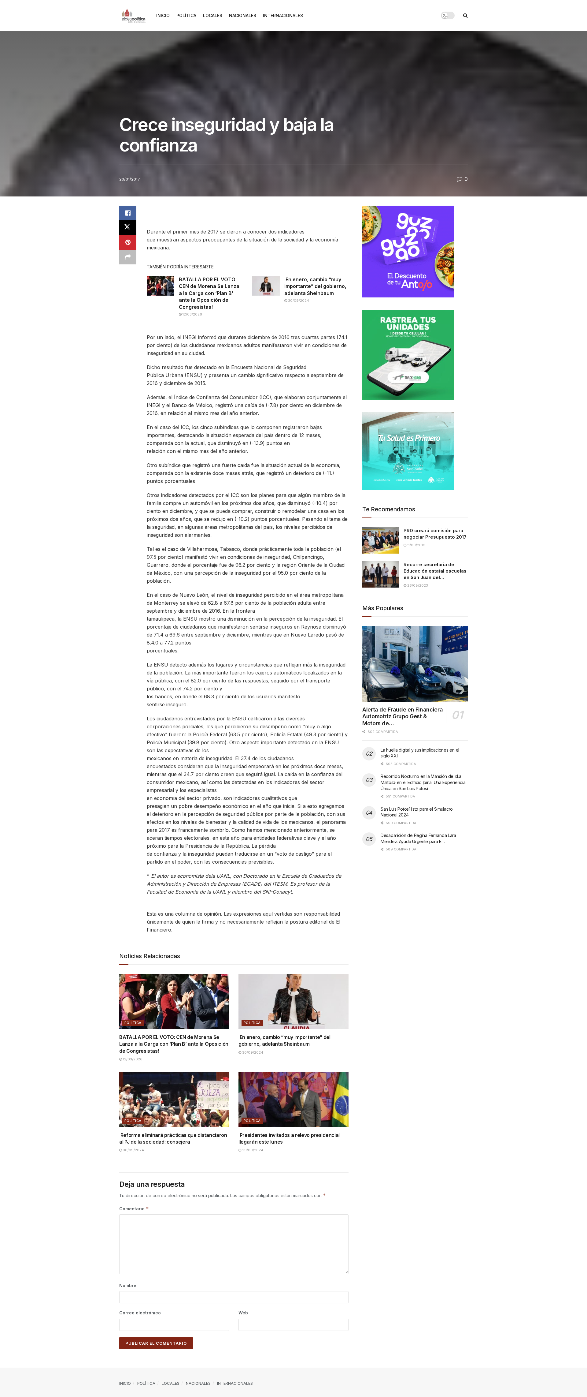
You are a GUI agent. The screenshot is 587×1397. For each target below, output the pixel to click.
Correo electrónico (140, 1312)
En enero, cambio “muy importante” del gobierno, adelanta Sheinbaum (315, 286)
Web (243, 1312)
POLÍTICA (186, 15)
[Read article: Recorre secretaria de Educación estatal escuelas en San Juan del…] (380, 574)
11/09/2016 (415, 545)
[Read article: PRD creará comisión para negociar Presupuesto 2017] (380, 540)
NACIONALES (242, 15)
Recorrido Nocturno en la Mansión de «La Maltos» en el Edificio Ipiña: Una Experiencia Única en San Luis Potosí (423, 782)
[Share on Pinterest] (127, 242)
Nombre (127, 1285)
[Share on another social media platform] (127, 257)
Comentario (134, 1209)
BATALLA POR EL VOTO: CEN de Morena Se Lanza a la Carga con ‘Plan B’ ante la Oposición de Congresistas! (209, 293)
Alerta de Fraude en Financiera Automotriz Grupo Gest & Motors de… (402, 716)
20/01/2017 (129, 179)
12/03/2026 (192, 314)
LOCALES (212, 15)
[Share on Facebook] (127, 213)
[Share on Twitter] (127, 227)
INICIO (163, 15)
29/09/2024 (252, 1150)
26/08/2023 (417, 585)
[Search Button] (465, 15)
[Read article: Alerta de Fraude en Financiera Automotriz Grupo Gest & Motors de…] (415, 664)
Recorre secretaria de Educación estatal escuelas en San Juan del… (435, 571)
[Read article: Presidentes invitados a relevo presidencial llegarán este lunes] (293, 1099)
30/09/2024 (298, 300)
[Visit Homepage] (133, 15)
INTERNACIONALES (283, 15)
